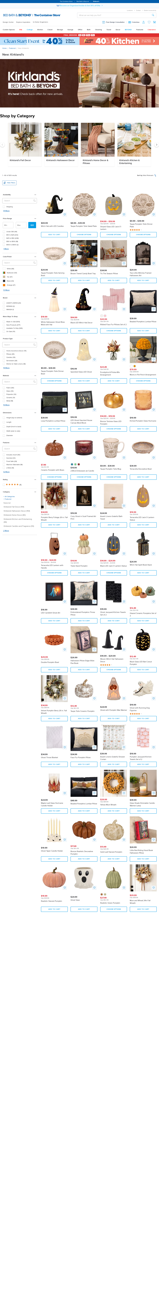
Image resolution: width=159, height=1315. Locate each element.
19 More (6, 368)
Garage (70, 30)
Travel (109, 30)
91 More (6, 211)
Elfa (20, 30)
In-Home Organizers (40, 22)
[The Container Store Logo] (26, 15)
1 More (6, 249)
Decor (118, 30)
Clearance (152, 30)
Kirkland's (96, 1)
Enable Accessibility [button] (150, 10)
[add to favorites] (65, 215)
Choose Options (84, 234)
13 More (6, 290)
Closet (49, 30)
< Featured (7, 499)
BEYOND (128, 30)
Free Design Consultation (115, 22)
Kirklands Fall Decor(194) (14, 507)
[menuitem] (9, 22)
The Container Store (66, 1)
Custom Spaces (9, 30)
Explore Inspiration (23, 22)
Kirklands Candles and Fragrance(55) (19, 526)
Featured (139, 30)
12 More (6, 472)
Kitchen (40, 30)
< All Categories (9, 496)
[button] (19, 194)
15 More (6, 405)
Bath (88, 30)
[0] (154, 22)
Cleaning (98, 30)
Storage (60, 30)
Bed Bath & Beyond (83, 1)
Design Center (8, 22)
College (30, 30)
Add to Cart (54, 234)
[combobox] (113, 15)
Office (80, 30)
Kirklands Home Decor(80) (15, 515)
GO (32, 225)
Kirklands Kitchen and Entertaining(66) (18, 520)
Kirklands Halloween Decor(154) (17, 511)
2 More (6, 531)
